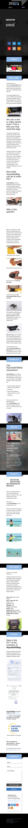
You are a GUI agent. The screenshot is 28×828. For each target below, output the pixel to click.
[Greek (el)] (22, 7)
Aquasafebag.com (9, 820)
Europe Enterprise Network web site (13, 714)
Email (9, 766)
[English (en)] (24, 7)
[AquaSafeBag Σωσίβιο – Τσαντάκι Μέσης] (14, 4)
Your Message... (11, 770)
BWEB (12, 822)
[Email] (14, 48)
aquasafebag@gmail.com (14, 750)
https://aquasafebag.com (14, 801)
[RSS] (19, 48)
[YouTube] (9, 48)
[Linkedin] (19, 43)
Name (9, 762)
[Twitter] (14, 43)
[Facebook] (9, 43)
